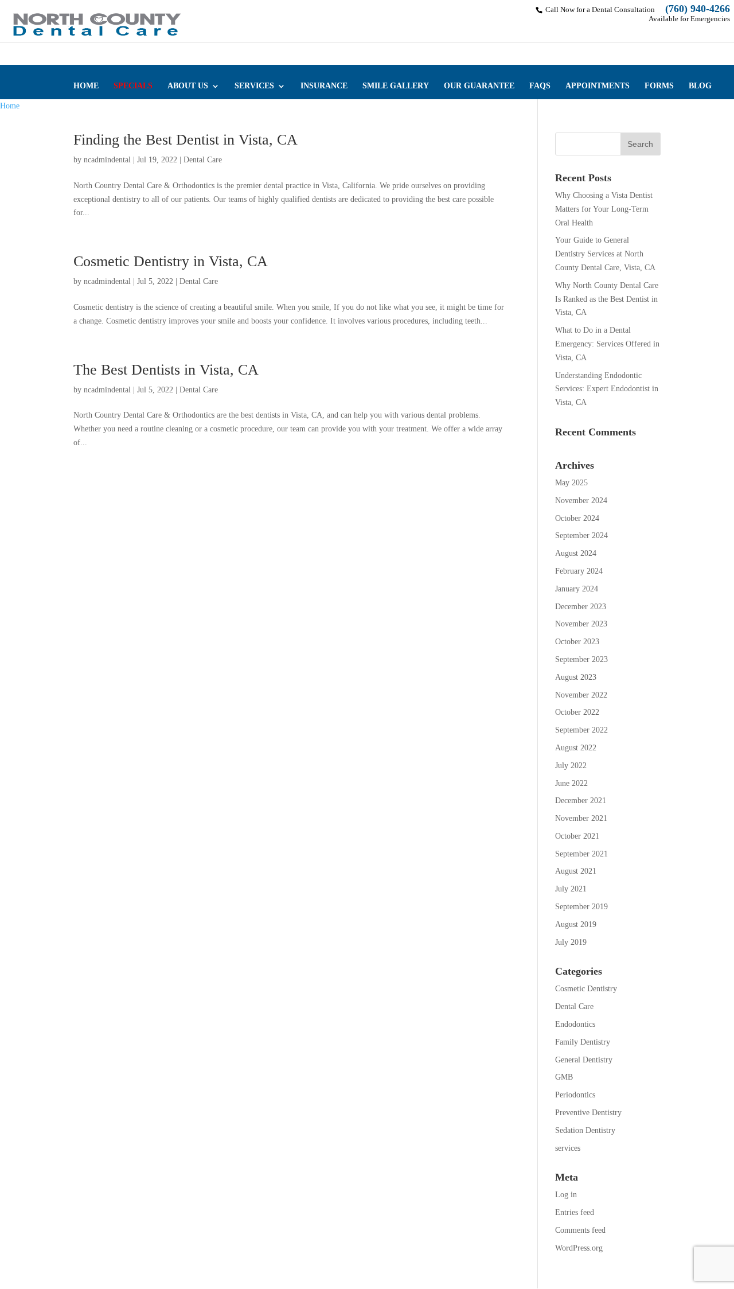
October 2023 (577, 641)
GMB (564, 1077)
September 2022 (581, 730)
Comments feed (580, 1230)
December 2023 (580, 606)
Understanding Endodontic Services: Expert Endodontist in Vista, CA (606, 389)
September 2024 (581, 535)
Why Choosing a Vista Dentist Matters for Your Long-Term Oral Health (604, 209)
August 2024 (575, 553)
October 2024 (577, 518)
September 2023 (581, 659)
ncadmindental (107, 159)
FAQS (539, 86)
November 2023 (581, 624)
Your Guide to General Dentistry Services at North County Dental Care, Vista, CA (605, 254)
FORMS (659, 86)
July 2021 (571, 889)
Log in (566, 1194)
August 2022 (575, 747)
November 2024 (581, 500)
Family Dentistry (582, 1042)
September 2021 (581, 854)
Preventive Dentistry (588, 1112)
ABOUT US (187, 86)
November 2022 (581, 695)
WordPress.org (579, 1248)
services (567, 1148)
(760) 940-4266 (697, 8)
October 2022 (577, 712)
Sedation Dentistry (585, 1130)
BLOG (700, 86)
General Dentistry (583, 1060)
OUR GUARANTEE (479, 86)
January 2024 (576, 589)
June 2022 (571, 783)
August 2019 (575, 924)
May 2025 (571, 482)
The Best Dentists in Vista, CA (166, 369)
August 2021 (575, 871)
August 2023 (575, 677)
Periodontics (575, 1095)
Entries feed (574, 1212)
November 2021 (581, 818)
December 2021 (580, 800)
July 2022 (571, 765)
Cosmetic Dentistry (586, 988)
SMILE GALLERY (395, 86)
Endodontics (575, 1024)
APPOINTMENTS (597, 86)
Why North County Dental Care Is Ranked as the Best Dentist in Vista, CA (606, 299)
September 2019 (581, 906)
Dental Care (203, 159)
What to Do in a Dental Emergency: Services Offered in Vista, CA (607, 344)
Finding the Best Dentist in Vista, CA (185, 139)
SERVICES (254, 86)
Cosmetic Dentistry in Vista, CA (170, 261)
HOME (86, 86)
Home (9, 106)
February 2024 (579, 571)
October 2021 (577, 836)
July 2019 (571, 942)
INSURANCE (324, 86)
